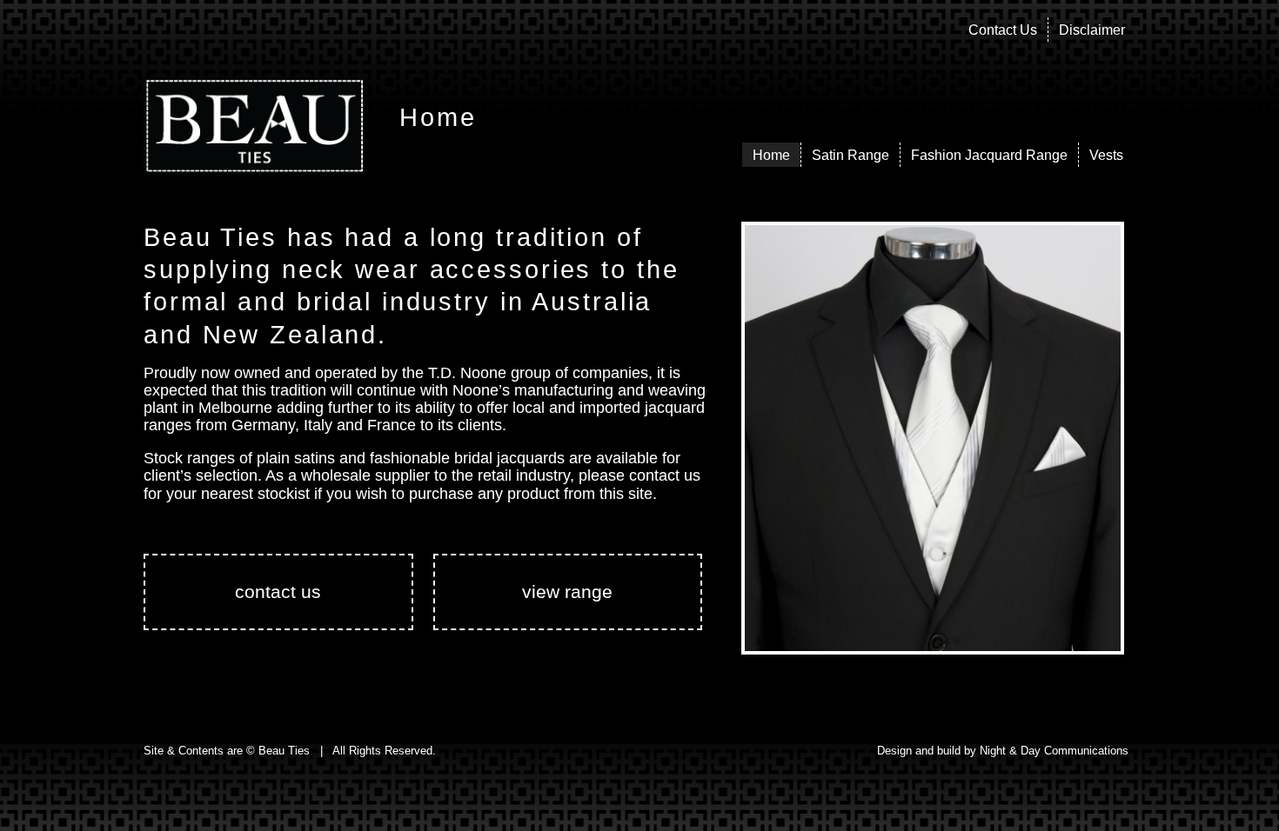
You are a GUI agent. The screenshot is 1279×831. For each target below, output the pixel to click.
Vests (1106, 155)
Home (771, 155)
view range (567, 592)
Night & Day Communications (1054, 750)
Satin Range (850, 155)
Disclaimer (1092, 30)
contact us (278, 592)
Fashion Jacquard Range (989, 155)
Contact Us (1002, 30)
